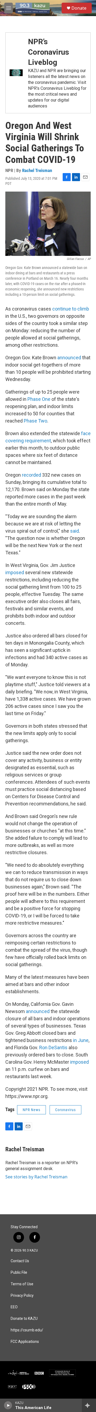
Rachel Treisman (37, 170)
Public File (19, 1273)
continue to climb (70, 309)
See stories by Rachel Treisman (36, 1177)
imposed (14, 572)
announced (69, 357)
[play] (8, 1405)
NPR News (31, 1110)
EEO (14, 1307)
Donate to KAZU (24, 1319)
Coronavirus (65, 1110)
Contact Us (20, 1261)
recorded (31, 475)
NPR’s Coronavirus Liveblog (48, 52)
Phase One (38, 399)
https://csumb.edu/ (27, 1330)
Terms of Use (22, 1284)
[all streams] (89, 1405)
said (74, 531)
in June (81, 1040)
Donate (78, 8)
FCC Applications (25, 1342)
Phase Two (35, 421)
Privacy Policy (22, 1296)
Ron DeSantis (53, 1047)
